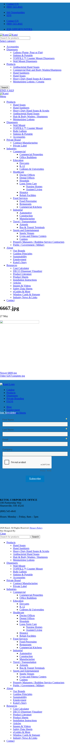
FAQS (10, 401)
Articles (17, 282)
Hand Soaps (19, 75)
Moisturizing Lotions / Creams (28, 81)
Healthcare (18, 172)
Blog (9, 407)
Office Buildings (28, 157)
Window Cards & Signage (26, 294)
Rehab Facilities (28, 195)
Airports (24, 224)
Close (3, 533)
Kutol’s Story (20, 262)
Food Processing (28, 201)
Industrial (18, 209)
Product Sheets (20, 277)
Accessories (13, 46)
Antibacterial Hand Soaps (26, 67)
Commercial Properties (31, 154)
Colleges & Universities (32, 169)
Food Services (20, 198)
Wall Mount (19, 125)
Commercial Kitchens (31, 207)
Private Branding (15, 398)
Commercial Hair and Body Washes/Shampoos (37, 70)
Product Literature (22, 274)
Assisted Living (34, 189)
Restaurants (25, 204)
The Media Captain (25, 531)
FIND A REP (7, 90)
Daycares (24, 163)
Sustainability (20, 256)
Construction (26, 215)
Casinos (24, 239)
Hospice (24, 192)
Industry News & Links (25, 297)
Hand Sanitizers (21, 72)
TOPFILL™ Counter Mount (28, 128)
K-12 (22, 166)
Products (11, 64)
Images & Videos (22, 285)
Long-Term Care (28, 183)
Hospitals (24, 180)
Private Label (20, 145)
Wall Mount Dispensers (25, 61)
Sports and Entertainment (26, 230)
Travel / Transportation (24, 221)
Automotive (26, 212)
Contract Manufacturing (25, 142)
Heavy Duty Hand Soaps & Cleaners (32, 78)
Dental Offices (27, 177)
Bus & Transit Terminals (32, 227)
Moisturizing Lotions (24, 119)
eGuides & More (21, 291)
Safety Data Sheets (22, 288)
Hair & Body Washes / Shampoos (30, 116)
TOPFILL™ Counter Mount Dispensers (34, 58)
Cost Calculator (21, 268)
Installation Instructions (25, 279)
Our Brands (19, 250)
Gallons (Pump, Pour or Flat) (28, 52)
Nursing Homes (34, 186)
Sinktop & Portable (23, 55)
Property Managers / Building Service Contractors (38, 242)
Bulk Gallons (20, 131)
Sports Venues (27, 233)
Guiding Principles (22, 253)
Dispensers (12, 49)
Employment (19, 259)
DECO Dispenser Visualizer (27, 271)
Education (18, 160)
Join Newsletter (8, 412)
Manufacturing (27, 218)
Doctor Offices (27, 174)
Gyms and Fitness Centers (33, 236)
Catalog (10, 389)
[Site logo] (4, 34)
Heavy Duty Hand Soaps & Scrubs (31, 110)
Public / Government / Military (28, 244)
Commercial (19, 151)
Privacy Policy (36, 528)
